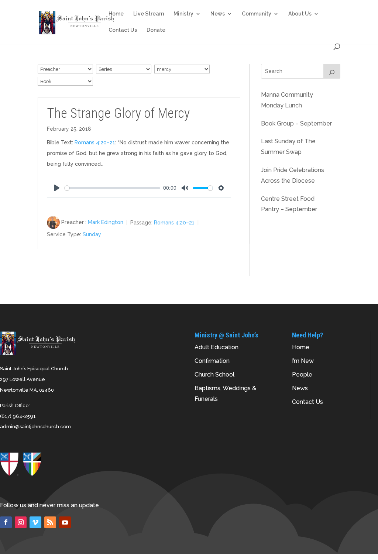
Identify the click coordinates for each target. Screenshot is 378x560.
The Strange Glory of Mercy (118, 113)
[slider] (112, 188)
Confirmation (212, 360)
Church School (214, 374)
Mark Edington (105, 222)
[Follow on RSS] (50, 522)
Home (116, 14)
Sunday (92, 234)
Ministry (183, 14)
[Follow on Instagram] (21, 522)
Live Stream (148, 14)
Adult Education (216, 347)
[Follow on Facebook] (6, 522)
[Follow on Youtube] (65, 522)
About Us (300, 14)
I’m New (303, 360)
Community (256, 14)
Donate (156, 30)
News (217, 14)
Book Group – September (296, 123)
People (302, 374)
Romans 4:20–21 (95, 142)
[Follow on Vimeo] (35, 522)
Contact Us (123, 30)
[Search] (331, 71)
